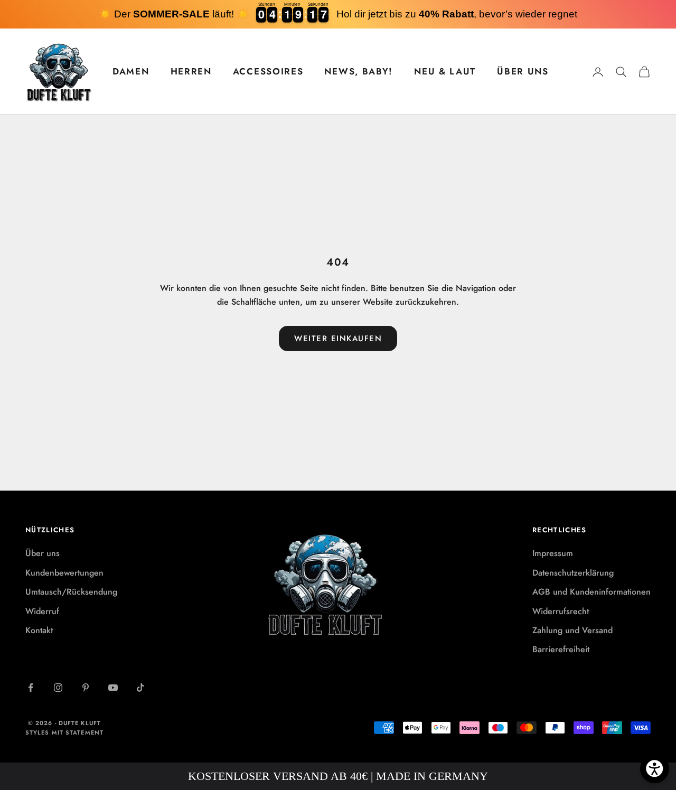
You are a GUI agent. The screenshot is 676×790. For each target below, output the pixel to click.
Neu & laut (445, 71)
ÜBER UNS (523, 71)
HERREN (191, 71)
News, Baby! (358, 71)
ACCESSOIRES (268, 71)
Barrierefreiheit (560, 649)
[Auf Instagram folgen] (58, 687)
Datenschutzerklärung (573, 573)
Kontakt (39, 630)
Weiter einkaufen (338, 338)
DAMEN (130, 71)
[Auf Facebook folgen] (30, 687)
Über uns (42, 553)
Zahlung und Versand (572, 630)
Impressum (552, 553)
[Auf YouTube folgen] (113, 687)
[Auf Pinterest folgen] (85, 687)
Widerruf (42, 611)
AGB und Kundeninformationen (591, 592)
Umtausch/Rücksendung (71, 592)
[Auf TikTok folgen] (140, 687)
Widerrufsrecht (560, 611)
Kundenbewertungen (64, 573)
